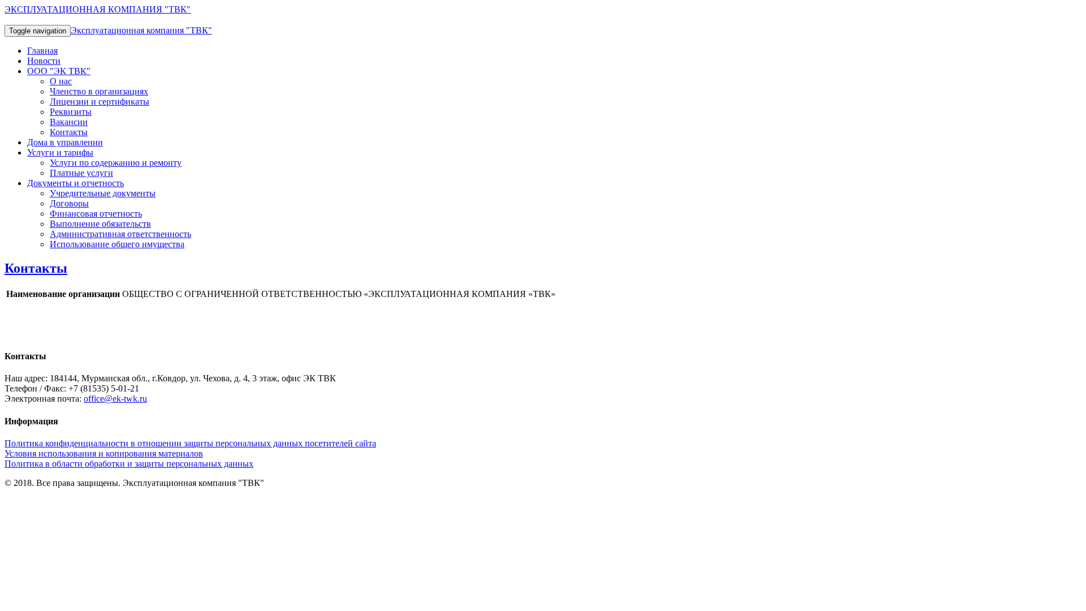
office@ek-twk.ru (115, 398)
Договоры (69, 203)
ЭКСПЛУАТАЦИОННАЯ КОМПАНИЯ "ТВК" (98, 9)
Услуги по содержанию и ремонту (116, 162)
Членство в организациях (99, 91)
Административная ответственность (120, 234)
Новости (44, 61)
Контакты (69, 132)
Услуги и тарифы (60, 152)
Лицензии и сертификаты (99, 101)
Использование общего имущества (117, 244)
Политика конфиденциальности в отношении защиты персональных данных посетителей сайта (190, 443)
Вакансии (69, 122)
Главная (42, 50)
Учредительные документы (103, 193)
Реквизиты (71, 112)
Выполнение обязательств (100, 224)
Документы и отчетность (75, 183)
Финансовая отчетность (96, 213)
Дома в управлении (65, 142)
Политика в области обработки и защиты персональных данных (129, 463)
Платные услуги (81, 173)
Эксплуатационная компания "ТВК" (141, 30)
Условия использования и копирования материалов (104, 453)
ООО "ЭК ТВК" (58, 71)
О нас (61, 81)
